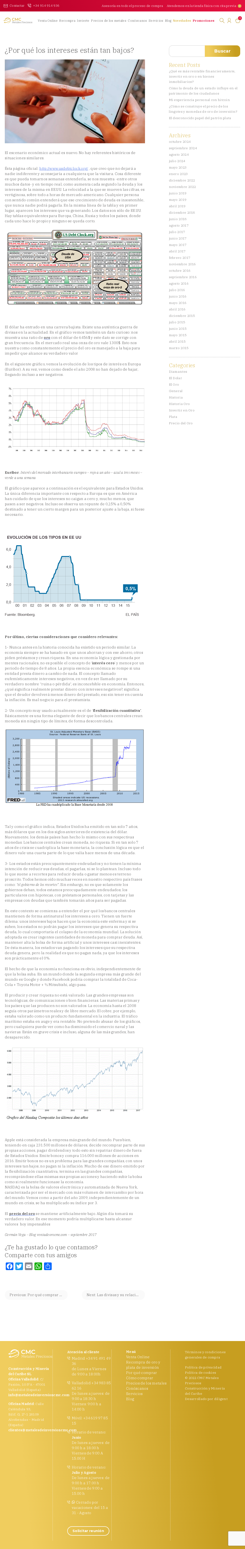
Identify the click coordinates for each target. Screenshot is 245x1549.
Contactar (17, 5)
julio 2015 (177, 322)
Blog (168, 21)
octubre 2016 (180, 270)
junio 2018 (178, 219)
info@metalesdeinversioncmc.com (38, 1395)
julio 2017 (177, 232)
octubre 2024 (180, 141)
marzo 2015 (179, 348)
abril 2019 (177, 206)
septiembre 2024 (183, 148)
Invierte (83, 21)
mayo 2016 (178, 303)
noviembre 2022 (182, 187)
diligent (221, 1399)
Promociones (203, 21)
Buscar (222, 51)
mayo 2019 (178, 199)
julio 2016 (177, 290)
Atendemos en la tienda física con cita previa (201, 6)
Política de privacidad (203, 1367)
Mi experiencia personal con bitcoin (199, 100)
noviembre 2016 (182, 264)
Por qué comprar (141, 1372)
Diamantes (178, 371)
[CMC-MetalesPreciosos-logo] (17, 20)
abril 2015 (177, 341)
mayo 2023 (178, 167)
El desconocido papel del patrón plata (200, 118)
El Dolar (175, 378)
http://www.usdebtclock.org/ (63, 168)
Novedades (182, 21)
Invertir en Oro (182, 410)
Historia (176, 397)
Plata (173, 417)
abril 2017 (177, 251)
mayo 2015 (178, 335)
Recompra (67, 21)
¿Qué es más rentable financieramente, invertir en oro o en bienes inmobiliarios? (202, 76)
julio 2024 (177, 161)
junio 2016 (178, 296)
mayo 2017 (178, 245)
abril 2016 (177, 309)
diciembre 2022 (182, 180)
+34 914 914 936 (46, 5)
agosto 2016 (179, 283)
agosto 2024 (179, 154)
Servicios (156, 21)
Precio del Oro (181, 423)
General (176, 391)
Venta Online (48, 21)
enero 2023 (178, 174)
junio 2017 (178, 238)
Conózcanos (137, 21)
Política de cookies (200, 1372)
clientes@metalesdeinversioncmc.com (42, 1430)
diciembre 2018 (182, 212)
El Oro (174, 384)
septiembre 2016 (183, 277)
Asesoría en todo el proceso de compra (132, 6)
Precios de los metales (108, 21)
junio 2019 (178, 193)
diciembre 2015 (182, 316)
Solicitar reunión (88, 1531)
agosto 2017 (179, 225)
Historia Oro (179, 404)
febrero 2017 (179, 258)
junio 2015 (178, 328)
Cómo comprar (139, 1378)
